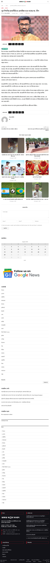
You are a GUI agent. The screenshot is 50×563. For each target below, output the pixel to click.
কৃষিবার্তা (3, 307)
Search (3, 380)
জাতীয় (7, 5)
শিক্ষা (2, 363)
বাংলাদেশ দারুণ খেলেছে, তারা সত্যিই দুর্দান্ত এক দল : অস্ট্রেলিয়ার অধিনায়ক (15, 402)
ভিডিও (2, 349)
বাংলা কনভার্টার (28, 561)
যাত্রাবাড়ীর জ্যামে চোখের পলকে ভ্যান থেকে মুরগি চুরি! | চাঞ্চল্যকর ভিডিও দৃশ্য (16, 391)
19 (31, 252)
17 (18, 252)
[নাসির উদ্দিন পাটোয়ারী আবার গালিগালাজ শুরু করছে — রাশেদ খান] (37, 190)
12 (31, 249)
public (2, 293)
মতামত (2, 353)
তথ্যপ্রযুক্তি (3, 325)
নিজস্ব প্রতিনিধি (7, 13)
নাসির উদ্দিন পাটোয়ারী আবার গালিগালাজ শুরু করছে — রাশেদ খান (37, 199)
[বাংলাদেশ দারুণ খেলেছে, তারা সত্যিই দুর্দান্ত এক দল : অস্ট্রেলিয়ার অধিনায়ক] (12, 167)
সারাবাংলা (3, 370)
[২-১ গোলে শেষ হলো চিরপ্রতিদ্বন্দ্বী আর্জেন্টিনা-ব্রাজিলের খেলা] (12, 190)
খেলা (2, 314)
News (2, 290)
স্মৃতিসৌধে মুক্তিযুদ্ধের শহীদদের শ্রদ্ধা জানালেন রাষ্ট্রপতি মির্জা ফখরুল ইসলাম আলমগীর (17, 398)
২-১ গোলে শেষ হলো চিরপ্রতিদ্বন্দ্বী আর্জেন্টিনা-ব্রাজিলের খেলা (13, 199)
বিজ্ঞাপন (34, 561)
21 (45, 252)
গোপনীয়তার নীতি (21, 560)
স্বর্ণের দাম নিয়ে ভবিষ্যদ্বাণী (37, 177)
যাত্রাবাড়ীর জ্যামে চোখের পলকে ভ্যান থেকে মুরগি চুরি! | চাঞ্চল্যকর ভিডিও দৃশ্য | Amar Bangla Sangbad (21, 395)
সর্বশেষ (2, 367)
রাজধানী (3, 356)
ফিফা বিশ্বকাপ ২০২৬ (5, 332)
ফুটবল (2, 335)
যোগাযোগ (39, 561)
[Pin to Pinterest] (19, 44)
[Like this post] (10, 44)
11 (25, 249)
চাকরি (2, 318)
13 (38, 249)
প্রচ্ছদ (2, 5)
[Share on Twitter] (16, 44)
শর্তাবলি (28, 560)
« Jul (24, 260)
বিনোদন (3, 342)
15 (4, 252)
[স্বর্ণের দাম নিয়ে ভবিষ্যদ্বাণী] (37, 167)
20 (38, 252)
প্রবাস (2, 328)
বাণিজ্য (2, 339)
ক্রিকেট (2, 311)
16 (11, 252)
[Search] (48, 1)
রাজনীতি (3, 360)
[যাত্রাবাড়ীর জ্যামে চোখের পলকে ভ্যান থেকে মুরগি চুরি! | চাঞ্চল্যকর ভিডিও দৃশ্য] (12, 145)
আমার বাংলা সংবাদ (14, 560)
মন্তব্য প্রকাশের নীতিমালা (35, 560)
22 (4, 255)
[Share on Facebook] (13, 44)
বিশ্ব (2, 346)
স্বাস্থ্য (2, 374)
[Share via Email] (22, 44)
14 (45, 249)
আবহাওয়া (3, 300)
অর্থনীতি (2, 297)
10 (18, 249)
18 (25, 252)
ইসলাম (2, 304)
